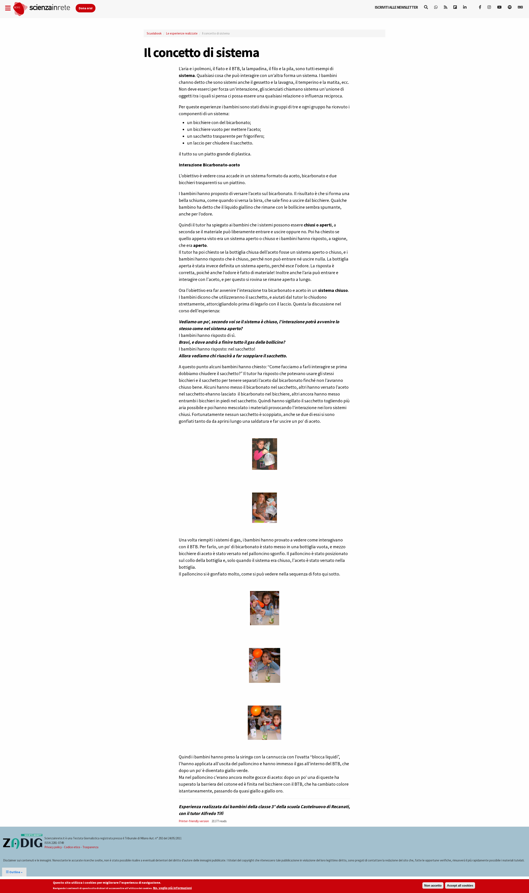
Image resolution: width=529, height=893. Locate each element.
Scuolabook (154, 33)
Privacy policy (53, 847)
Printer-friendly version (194, 821)
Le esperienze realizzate (182, 33)
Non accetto (433, 885)
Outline (15, 872)
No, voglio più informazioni (172, 888)
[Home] (44, 9)
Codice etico (72, 847)
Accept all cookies (460, 885)
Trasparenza (90, 847)
